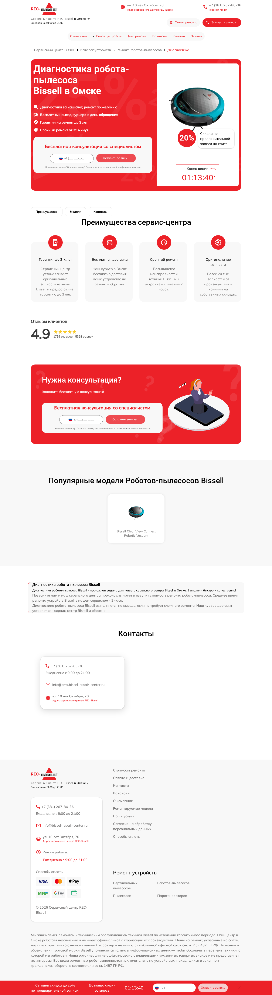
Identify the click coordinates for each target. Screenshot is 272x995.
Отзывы (196, 36)
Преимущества (47, 212)
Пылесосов (122, 896)
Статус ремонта (186, 22)
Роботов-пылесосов (173, 883)
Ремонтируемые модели (133, 808)
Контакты (179, 36)
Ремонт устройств (109, 36)
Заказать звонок (223, 22)
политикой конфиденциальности (123, 167)
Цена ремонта (137, 36)
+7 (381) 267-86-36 (225, 5)
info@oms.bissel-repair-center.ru (78, 685)
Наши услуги (124, 816)
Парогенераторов (172, 896)
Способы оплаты (126, 836)
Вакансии (159, 36)
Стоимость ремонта (129, 770)
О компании (78, 36)
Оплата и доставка (128, 778)
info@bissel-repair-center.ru (65, 825)
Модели (75, 212)
